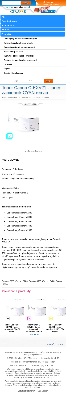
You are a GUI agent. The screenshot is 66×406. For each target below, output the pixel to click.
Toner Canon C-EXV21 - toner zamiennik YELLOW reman (55, 328)
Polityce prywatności (33, 354)
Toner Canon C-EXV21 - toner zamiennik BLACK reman (12, 328)
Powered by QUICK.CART (43, 365)
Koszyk (49, 2)
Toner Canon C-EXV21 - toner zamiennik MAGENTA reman (34, 328)
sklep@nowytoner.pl (28, 362)
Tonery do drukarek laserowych (14, 97)
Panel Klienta (8, 25)
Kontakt (5, 29)
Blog (4, 17)
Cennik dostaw (9, 21)
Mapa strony (43, 391)
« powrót (50, 344)
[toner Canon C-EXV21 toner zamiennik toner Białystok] (23, 143)
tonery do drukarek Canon (39, 97)
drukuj (60, 344)
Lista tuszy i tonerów (26, 391)
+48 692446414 (48, 362)
